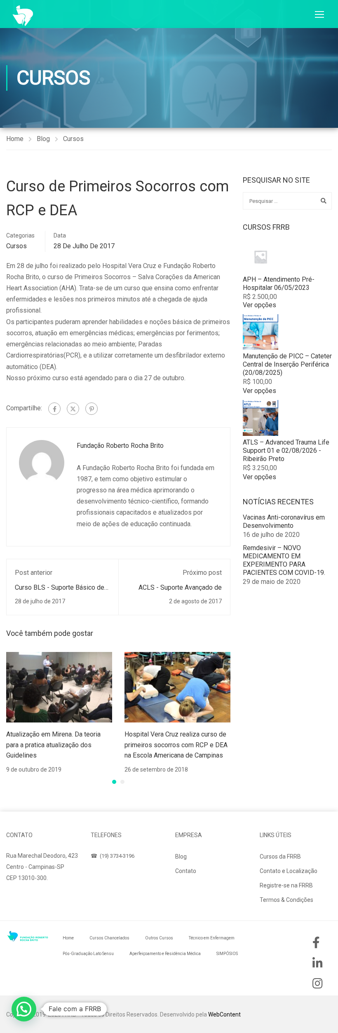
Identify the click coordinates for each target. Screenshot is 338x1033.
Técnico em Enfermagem (212, 938)
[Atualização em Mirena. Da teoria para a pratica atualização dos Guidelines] (59, 687)
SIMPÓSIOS (227, 953)
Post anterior (33, 573)
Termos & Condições (286, 900)
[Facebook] (54, 408)
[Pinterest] (91, 408)
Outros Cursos (159, 938)
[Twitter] (73, 408)
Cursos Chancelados (109, 938)
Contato (185, 871)
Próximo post (202, 573)
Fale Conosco (32, 897)
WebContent (224, 1014)
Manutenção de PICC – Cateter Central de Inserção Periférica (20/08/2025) (287, 364)
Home (14, 139)
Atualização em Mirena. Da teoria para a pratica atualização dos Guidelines (53, 744)
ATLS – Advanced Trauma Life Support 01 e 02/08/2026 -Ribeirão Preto (286, 450)
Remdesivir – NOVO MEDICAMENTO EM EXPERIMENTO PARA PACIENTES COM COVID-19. (284, 560)
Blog (43, 139)
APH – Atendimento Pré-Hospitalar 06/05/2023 (279, 283)
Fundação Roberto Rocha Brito (120, 445)
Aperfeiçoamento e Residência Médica (165, 953)
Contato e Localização (288, 871)
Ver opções (259, 305)
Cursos (73, 139)
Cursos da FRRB (280, 856)
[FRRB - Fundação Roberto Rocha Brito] (22, 15)
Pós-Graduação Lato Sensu (88, 953)
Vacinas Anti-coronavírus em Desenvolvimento (284, 521)
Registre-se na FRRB (286, 885)
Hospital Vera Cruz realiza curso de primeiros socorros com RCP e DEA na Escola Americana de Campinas (176, 744)
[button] (114, 782)
